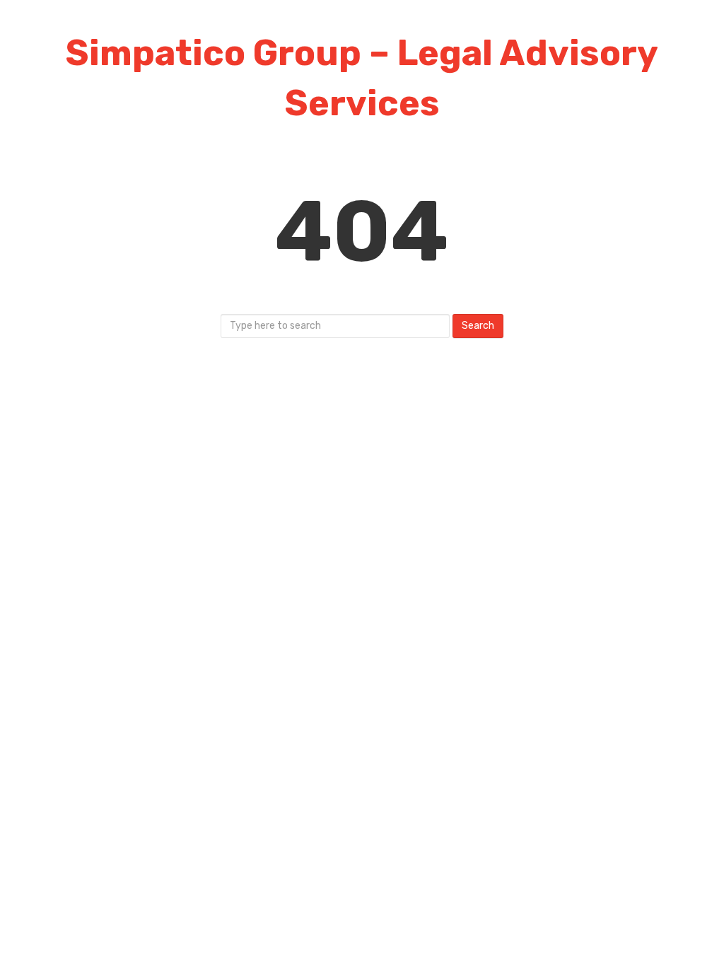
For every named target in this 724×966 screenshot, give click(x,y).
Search (478, 326)
